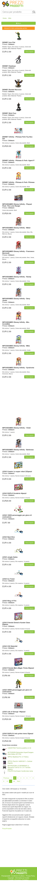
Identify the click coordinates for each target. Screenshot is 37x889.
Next (18, 781)
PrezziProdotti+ (7, 828)
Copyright (11, 878)
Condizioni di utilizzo (18, 876)
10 (7, 781)
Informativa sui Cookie (22, 878)
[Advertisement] (18, 884)
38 (14, 781)
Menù (19, 23)
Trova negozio (29, 51)
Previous (6, 778)
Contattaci (25, 880)
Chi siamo (17, 880)
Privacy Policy (30, 876)
